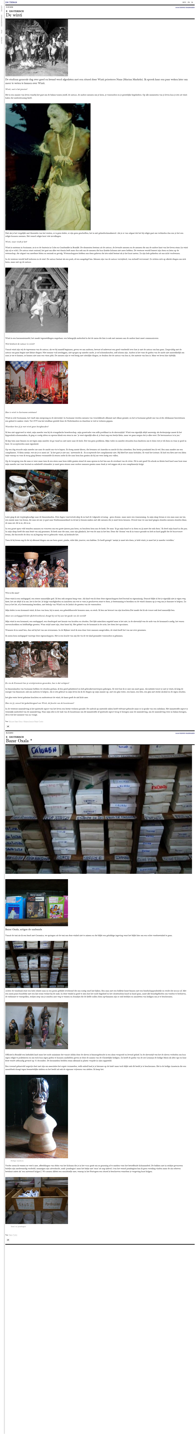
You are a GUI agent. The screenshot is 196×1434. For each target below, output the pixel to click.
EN (189, 2)
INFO (184, 2)
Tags (2, 32)
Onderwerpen (2, 21)
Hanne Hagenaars (187, 7)
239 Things (11, 2)
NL (192, 2)
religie (36, 721)
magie (16, 721)
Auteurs (2, 40)
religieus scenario (29, 721)
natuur (21, 721)
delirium (11, 721)
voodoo (41, 721)
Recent (2, 8)
